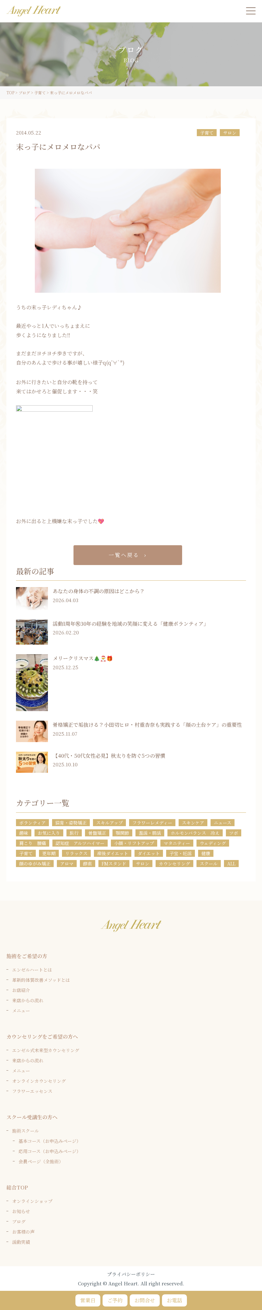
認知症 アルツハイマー (80, 843)
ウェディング (213, 843)
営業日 (88, 1300)
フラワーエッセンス (32, 1091)
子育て (206, 132)
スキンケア (193, 822)
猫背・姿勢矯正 (71, 822)
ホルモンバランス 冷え (195, 833)
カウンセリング (174, 863)
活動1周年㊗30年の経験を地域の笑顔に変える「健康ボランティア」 (131, 623)
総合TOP (17, 1187)
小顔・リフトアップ (134, 843)
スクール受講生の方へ (32, 1117)
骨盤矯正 (97, 833)
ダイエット (149, 853)
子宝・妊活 (180, 853)
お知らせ (21, 1211)
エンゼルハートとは (32, 969)
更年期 (49, 853)
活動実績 (21, 1242)
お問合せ (145, 1300)
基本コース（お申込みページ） (50, 1141)
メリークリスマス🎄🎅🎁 (83, 658)
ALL (231, 863)
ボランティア (32, 822)
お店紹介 (21, 990)
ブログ (19, 1221)
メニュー (21, 1010)
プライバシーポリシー (131, 1274)
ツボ (233, 833)
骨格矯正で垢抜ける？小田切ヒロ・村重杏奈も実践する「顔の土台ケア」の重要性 (147, 724)
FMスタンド (114, 863)
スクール (209, 863)
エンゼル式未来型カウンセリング (45, 1050)
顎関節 (122, 833)
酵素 (87, 863)
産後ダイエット (112, 853)
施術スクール (25, 1131)
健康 (205, 853)
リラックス (76, 853)
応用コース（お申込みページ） (50, 1151)
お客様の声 (23, 1232)
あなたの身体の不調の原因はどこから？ (99, 591)
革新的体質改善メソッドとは (41, 980)
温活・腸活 (150, 833)
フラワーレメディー (152, 822)
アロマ (66, 863)
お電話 (174, 1300)
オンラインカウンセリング (39, 1081)
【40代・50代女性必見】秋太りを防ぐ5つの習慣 (109, 755)
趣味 (23, 833)
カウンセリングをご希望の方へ (42, 1036)
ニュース (222, 822)
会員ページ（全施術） (41, 1161)
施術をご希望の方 (26, 956)
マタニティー (177, 843)
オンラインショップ (32, 1201)
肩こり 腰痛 (32, 843)
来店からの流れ (27, 1000)
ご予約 (115, 1300)
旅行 (74, 833)
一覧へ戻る (124, 555)
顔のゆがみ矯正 (34, 863)
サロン (229, 132)
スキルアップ (109, 822)
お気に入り (49, 833)
